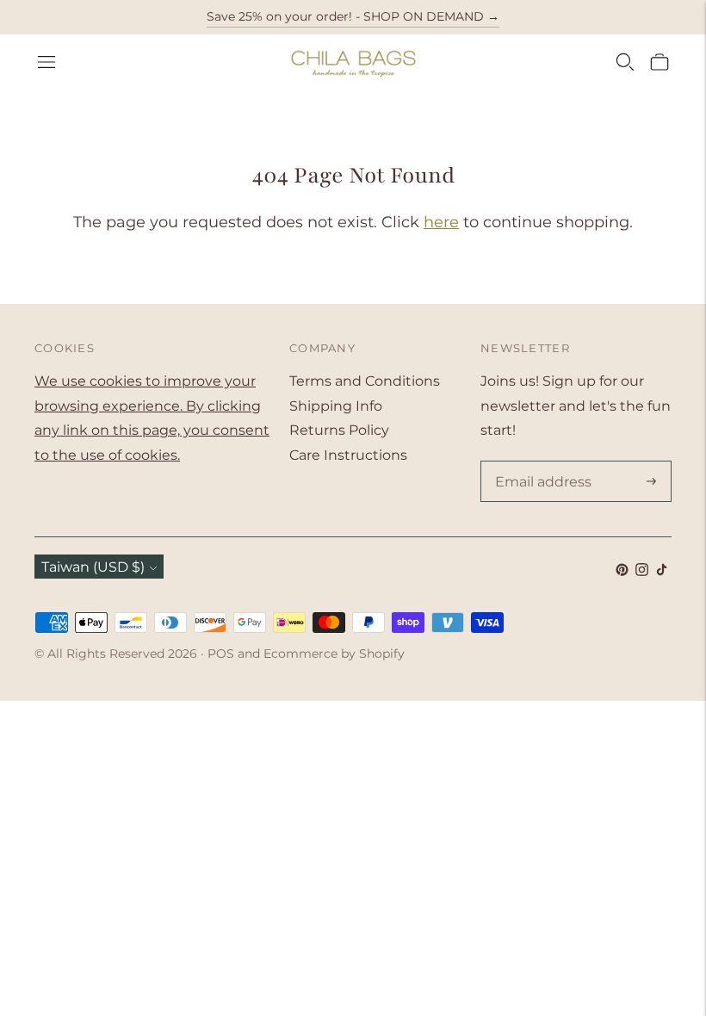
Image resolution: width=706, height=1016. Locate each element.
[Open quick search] (625, 62)
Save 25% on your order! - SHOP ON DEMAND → (353, 16)
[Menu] (46, 62)
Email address (540, 462)
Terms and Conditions (364, 381)
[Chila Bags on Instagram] (641, 571)
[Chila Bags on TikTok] (661, 571)
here (441, 222)
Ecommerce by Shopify (334, 653)
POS (220, 653)
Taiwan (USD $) (93, 567)
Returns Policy (339, 430)
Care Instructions (348, 455)
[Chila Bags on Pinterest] (622, 571)
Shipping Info (335, 406)
